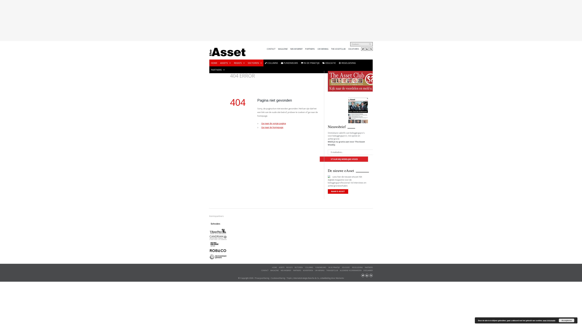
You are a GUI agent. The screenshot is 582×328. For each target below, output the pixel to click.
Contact (271, 49)
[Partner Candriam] (218, 239)
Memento (340, 278)
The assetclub (338, 49)
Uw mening (323, 49)
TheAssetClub (332, 270)
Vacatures (353, 49)
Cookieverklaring (278, 278)
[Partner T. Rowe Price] (218, 233)
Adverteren (308, 270)
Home (214, 63)
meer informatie (549, 320)
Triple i (290, 278)
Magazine (283, 49)
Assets (224, 63)
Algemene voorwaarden (350, 270)
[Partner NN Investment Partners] (218, 259)
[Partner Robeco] (218, 252)
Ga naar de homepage (271, 127)
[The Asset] (227, 51)
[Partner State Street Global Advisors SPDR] (215, 247)
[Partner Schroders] (215, 226)
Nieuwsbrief (296, 49)
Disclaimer (368, 270)
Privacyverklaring (262, 278)
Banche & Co (313, 278)
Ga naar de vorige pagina (273, 123)
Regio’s (238, 63)
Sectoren (253, 63)
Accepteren (567, 320)
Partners (310, 49)
